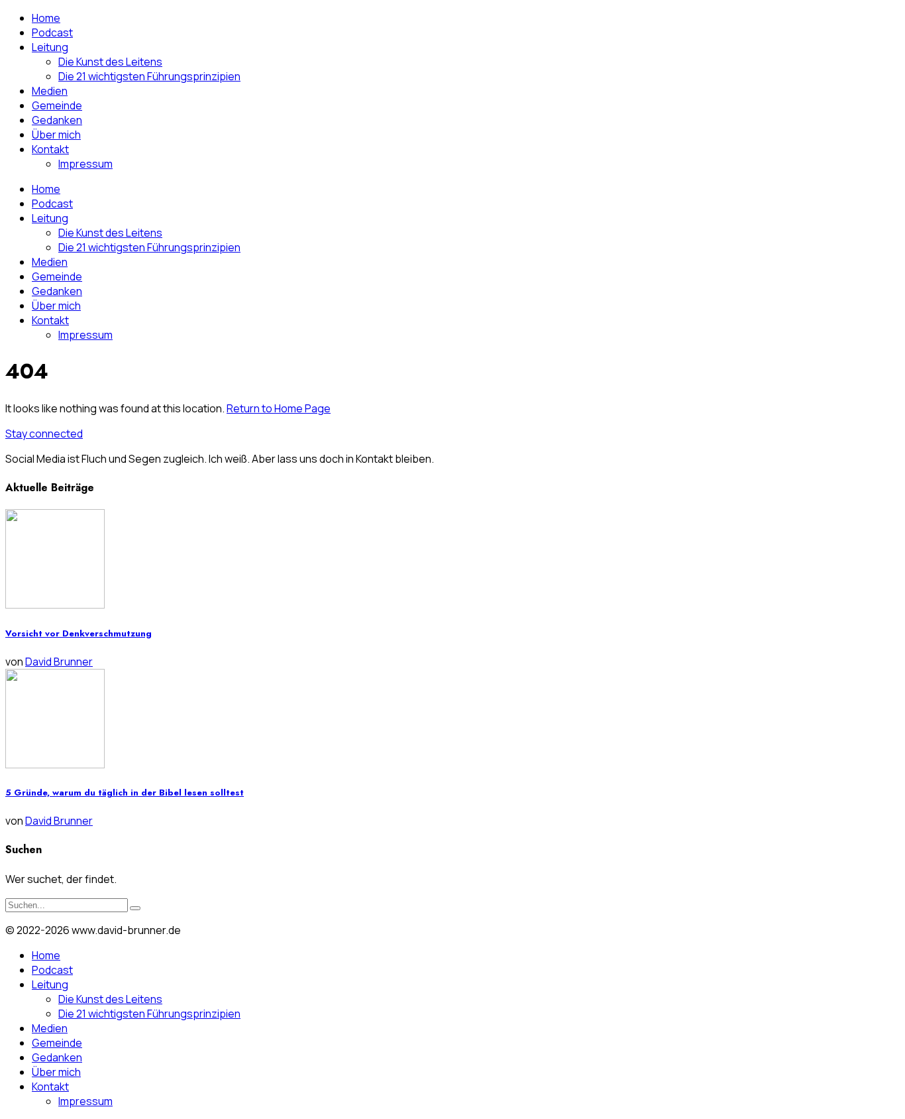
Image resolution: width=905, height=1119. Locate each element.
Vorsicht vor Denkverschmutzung (78, 633)
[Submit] (135, 908)
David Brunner (59, 661)
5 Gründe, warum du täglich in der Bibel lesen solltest (124, 792)
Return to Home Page (279, 408)
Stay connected (44, 433)
